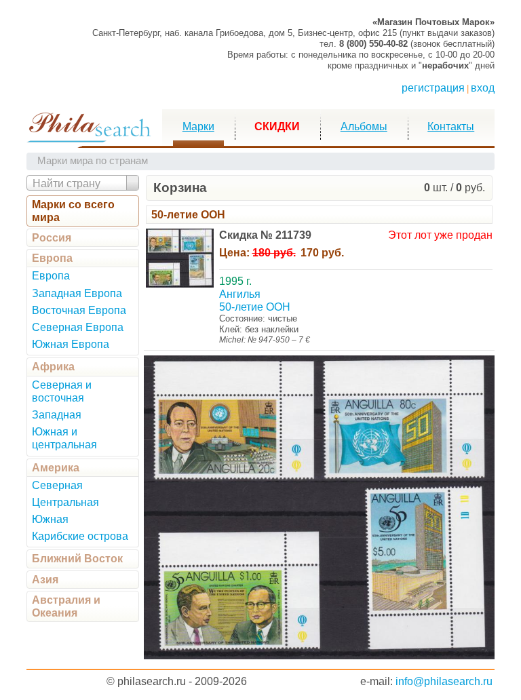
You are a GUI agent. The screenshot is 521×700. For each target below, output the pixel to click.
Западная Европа (77, 293)
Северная (57, 485)
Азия (45, 579)
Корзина (180, 187)
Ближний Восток (77, 558)
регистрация (433, 88)
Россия (51, 238)
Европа (52, 258)
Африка (53, 366)
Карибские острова (80, 536)
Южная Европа (70, 344)
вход (483, 88)
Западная (56, 415)
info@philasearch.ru (444, 681)
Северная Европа (77, 327)
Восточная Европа (79, 310)
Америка (55, 467)
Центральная (65, 502)
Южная (50, 519)
